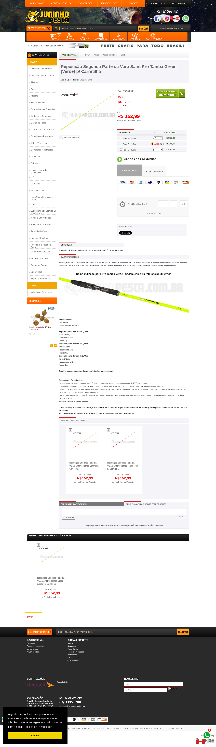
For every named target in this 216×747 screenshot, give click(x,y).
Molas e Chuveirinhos (41, 218)
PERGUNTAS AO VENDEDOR (74, 504)
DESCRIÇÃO (66, 245)
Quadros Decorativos (40, 252)
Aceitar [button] (35, 735)
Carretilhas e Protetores (42, 136)
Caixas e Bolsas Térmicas (43, 129)
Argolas (34, 96)
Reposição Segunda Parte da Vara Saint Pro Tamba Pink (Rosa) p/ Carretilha (123, 466)
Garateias (35, 184)
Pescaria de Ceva (39, 231)
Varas (33, 285)
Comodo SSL (62, 682)
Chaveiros (35, 156)
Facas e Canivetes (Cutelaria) (39, 171)
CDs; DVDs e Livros (40, 143)
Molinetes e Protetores (41, 224)
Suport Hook (36, 272)
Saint (90, 80)
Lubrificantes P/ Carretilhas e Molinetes (43, 212)
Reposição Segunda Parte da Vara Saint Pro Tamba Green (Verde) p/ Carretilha (50, 581)
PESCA (33, 62)
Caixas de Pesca (38, 123)
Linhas (34, 204)
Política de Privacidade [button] (38, 726)
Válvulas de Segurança (41, 292)
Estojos (34, 163)
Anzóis (34, 89)
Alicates (34, 82)
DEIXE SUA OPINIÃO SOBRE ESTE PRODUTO (146, 504)
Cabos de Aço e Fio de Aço (43, 109)
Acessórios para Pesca (41, 68)
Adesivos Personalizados (42, 75)
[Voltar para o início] (47, 15)
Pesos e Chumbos (39, 238)
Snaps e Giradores (39, 258)
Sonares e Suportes (40, 265)
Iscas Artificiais (37, 190)
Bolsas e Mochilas (39, 102)
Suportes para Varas (40, 279)
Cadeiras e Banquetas (41, 116)
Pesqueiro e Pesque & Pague (41, 246)
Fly (32, 177)
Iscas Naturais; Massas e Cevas (42, 198)
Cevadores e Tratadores (42, 150)
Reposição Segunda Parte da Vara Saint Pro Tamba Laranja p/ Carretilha (84, 466)
